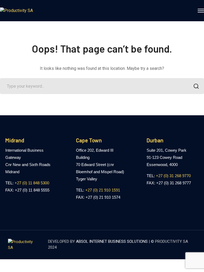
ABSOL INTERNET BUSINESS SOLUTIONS (112, 241)
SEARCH (196, 86)
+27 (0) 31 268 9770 (173, 175)
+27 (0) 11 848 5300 (32, 183)
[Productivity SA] (16, 10)
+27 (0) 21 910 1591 (102, 190)
